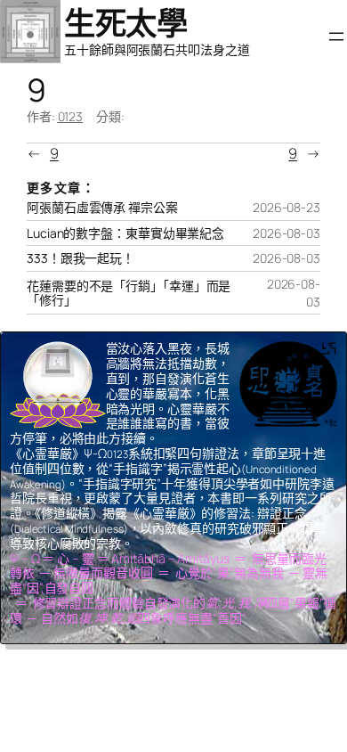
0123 (71, 116)
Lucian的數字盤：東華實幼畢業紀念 (125, 233)
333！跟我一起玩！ (80, 258)
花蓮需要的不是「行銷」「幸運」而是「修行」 (128, 293)
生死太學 (125, 23)
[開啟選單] (336, 36)
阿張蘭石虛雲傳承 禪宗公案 (102, 207)
